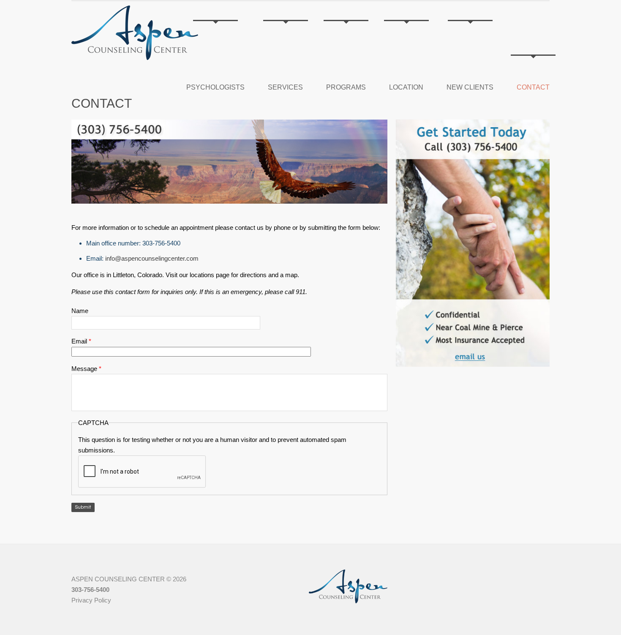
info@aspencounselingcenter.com (152, 258)
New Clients (470, 87)
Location (406, 87)
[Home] (134, 32)
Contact (533, 87)
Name (79, 310)
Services (285, 87)
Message (86, 368)
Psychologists (215, 87)
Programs (346, 87)
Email (81, 341)
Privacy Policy (91, 600)
